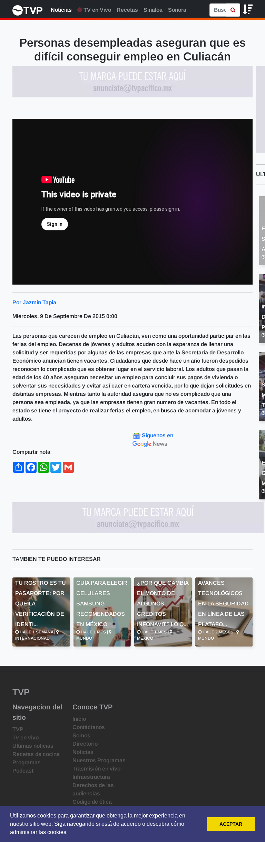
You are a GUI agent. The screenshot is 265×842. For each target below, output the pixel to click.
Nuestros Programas (99, 760)
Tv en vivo (25, 737)
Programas (26, 762)
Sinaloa (153, 10)
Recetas (127, 10)
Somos (81, 735)
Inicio (79, 719)
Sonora (177, 10)
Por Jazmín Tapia (34, 302)
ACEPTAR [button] (230, 824)
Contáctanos (88, 727)
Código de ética (92, 802)
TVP (17, 729)
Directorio (85, 744)
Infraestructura (91, 777)
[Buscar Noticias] (233, 10)
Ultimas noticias (32, 746)
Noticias (61, 10)
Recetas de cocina (36, 754)
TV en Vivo (96, 10)
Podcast (22, 771)
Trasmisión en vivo (96, 769)
